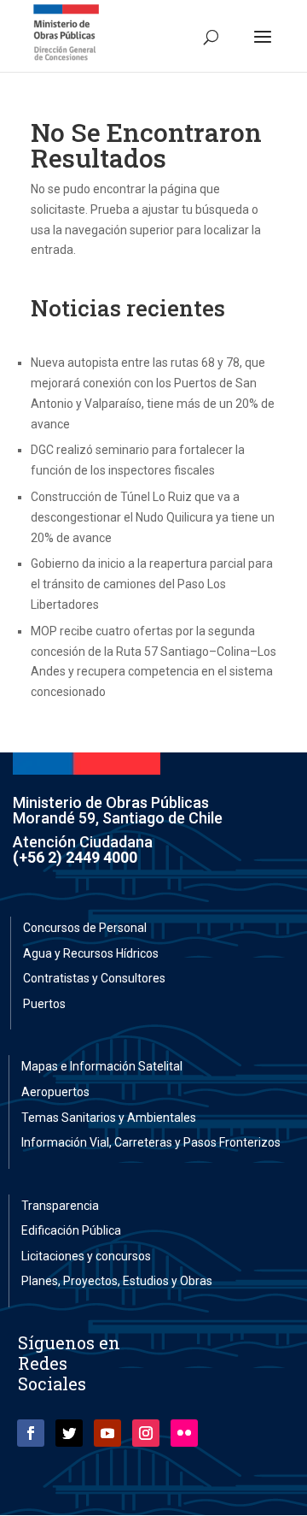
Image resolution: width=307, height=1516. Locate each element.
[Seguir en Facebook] (30, 1433)
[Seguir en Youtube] (107, 1433)
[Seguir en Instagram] (145, 1433)
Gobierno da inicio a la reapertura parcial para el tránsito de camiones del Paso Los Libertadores (152, 584)
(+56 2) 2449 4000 (75, 857)
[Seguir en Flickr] (184, 1433)
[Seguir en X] (69, 1433)
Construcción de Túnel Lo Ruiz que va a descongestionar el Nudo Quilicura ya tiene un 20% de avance (153, 517)
